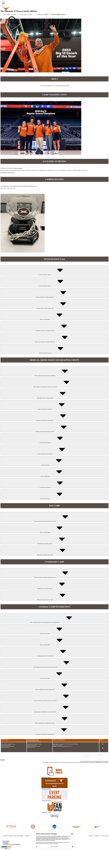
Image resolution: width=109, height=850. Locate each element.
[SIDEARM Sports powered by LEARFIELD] (6, 848)
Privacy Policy (6, 842)
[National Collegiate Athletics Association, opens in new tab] (54, 827)
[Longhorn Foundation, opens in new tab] (76, 827)
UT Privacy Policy (104, 835)
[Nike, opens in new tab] (97, 827)
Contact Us (97, 835)
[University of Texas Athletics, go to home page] (6, 9)
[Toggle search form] (12, 20)
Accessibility (5, 843)
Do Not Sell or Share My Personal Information (12, 844)
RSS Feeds (91, 835)
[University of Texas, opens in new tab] (11, 827)
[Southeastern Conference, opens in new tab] (33, 827)
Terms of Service (6, 841)
